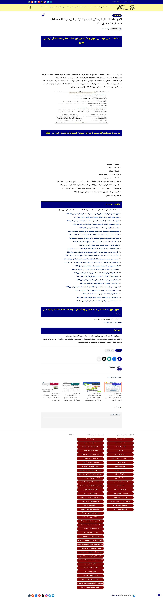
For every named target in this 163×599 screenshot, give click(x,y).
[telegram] (48, 2)
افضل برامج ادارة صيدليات (120, 482)
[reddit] (32, 2)
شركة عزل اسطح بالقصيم (120, 493)
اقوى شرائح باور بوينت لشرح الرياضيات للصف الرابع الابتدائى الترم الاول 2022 (93, 252)
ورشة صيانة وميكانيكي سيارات (90, 501)
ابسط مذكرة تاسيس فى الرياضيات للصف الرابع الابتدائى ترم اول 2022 (96, 242)
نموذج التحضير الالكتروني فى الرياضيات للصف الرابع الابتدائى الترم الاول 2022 (93, 231)
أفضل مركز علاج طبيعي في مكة (90, 587)
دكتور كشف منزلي (120, 474)
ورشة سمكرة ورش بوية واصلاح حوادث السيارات (90, 544)
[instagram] (45, 2)
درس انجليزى (115, 595)
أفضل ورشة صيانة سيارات (90, 575)
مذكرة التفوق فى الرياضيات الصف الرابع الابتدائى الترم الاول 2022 (96, 301)
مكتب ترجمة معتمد (120, 439)
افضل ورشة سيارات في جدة (90, 513)
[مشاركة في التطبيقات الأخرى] (99, 359)
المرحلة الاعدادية (95, 7)
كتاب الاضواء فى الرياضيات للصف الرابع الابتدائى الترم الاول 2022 (97, 266)
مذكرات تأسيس (57, 7)
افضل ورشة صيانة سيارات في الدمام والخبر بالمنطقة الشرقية (90, 560)
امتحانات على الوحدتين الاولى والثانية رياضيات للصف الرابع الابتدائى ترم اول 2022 (92, 255)
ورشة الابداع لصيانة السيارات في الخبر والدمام (90, 486)
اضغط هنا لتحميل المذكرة (113, 322)
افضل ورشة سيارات (90, 564)
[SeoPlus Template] (134, 596)
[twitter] (42, 2)
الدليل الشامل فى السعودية (90, 466)
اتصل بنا (132, 1)
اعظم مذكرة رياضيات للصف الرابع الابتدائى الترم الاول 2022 (98, 245)
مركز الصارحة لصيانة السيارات (90, 529)
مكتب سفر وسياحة (120, 462)
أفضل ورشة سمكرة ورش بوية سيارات (90, 548)
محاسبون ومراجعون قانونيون (90, 462)
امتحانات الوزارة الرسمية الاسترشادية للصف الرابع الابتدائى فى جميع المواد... (72, 398)
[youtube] (38, 2)
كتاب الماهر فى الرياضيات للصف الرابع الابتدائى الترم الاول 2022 (98, 276)
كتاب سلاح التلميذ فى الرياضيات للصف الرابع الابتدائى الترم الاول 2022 (95, 269)
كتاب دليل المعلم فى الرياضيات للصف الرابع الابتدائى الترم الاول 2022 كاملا (94, 238)
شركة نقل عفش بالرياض (120, 509)
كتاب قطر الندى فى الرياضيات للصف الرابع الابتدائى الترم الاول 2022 (96, 273)
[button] (114, 359)
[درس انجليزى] (125, 7)
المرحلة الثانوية (81, 7)
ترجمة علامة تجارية (120, 443)
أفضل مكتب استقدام (90, 443)
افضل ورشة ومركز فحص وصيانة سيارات (90, 556)
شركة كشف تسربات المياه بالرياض (120, 501)
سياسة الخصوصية (117, 1)
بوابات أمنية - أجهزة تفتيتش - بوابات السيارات (90, 552)
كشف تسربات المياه (120, 490)
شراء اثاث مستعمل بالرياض (120, 458)
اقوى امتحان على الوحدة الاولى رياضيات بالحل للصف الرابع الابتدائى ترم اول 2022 (92, 214)
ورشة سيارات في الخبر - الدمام (90, 536)
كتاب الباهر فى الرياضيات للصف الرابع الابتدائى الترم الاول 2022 (97, 280)
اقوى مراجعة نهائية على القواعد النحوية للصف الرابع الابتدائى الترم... (113, 398)
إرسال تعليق (115, 414)
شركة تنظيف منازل (120, 486)
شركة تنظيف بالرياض (120, 454)
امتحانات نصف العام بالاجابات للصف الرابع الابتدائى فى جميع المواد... (93, 398)
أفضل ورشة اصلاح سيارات (90, 532)
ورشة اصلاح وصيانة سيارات (90, 517)
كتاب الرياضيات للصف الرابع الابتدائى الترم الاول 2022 (100, 294)
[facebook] (35, 2)
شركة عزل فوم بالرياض (120, 497)
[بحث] (29, 7)
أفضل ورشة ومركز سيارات (90, 490)
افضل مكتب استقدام (90, 439)
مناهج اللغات (69, 7)
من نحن (126, 1)
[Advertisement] (81, 62)
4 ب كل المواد (117, 15)
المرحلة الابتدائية (108, 7)
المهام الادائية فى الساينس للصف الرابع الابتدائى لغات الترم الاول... (50, 398)
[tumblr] (29, 2)
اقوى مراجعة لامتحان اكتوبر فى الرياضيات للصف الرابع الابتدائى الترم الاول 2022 (93, 221)
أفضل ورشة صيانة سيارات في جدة (90, 497)
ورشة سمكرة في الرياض (90, 493)
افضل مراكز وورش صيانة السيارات (90, 478)
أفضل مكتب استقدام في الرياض (90, 454)
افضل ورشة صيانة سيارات (90, 568)
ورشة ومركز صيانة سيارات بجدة (90, 509)
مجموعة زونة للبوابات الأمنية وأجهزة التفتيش (90, 474)
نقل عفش (120, 450)
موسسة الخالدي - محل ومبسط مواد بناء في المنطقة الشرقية (90, 540)
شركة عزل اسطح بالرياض (120, 505)
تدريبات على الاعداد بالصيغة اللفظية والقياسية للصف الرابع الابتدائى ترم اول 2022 (91, 259)
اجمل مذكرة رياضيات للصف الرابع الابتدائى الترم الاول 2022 (99, 283)
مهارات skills (44, 7)
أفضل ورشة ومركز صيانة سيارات (90, 521)
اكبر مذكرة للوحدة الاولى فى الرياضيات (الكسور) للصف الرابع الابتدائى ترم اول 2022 (91, 262)
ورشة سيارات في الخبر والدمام (90, 482)
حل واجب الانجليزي (120, 478)
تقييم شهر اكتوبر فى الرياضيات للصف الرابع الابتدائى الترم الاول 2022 (96, 217)
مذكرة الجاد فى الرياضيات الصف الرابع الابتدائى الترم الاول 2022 (97, 297)
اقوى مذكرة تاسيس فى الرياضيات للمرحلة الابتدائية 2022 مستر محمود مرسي (93, 249)
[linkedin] (51, 2)
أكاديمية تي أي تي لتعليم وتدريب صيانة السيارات (90, 583)
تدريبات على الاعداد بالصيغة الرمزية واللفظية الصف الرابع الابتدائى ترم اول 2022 (92, 287)
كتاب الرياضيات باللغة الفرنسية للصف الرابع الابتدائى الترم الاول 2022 (96, 224)
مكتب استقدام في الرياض (90, 450)
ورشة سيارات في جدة (90, 505)
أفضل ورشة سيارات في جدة (90, 447)
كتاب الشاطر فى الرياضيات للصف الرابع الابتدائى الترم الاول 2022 (96, 290)
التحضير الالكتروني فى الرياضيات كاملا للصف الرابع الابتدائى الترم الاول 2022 (94, 235)
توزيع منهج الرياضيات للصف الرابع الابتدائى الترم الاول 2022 (99, 228)
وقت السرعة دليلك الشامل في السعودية (90, 470)
